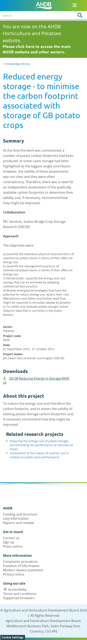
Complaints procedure (20, 561)
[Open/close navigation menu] (75, 5)
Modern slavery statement (23, 570)
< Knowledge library (16, 64)
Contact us (11, 538)
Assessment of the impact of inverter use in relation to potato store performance (39, 455)
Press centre (12, 546)
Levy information (16, 518)
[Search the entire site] (78, 15)
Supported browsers (19, 598)
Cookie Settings (12, 637)
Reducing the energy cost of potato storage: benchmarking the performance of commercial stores (41, 445)
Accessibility (17, 589)
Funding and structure (20, 514)
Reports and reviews (18, 523)
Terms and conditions (19, 593)
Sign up (8, 542)
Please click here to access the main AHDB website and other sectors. (37, 49)
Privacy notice (13, 574)
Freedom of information (21, 566)
